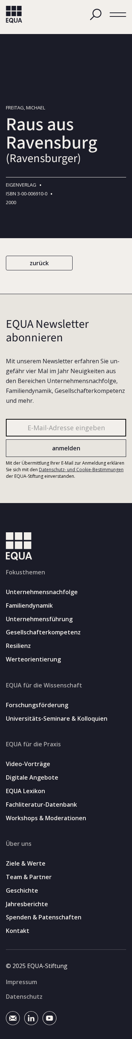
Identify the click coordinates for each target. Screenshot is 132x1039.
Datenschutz (24, 996)
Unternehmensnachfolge (42, 592)
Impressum (21, 982)
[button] (118, 15)
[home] (14, 14)
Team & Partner (29, 877)
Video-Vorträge (28, 764)
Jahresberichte (27, 904)
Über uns (19, 844)
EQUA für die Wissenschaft (44, 685)
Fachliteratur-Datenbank (41, 805)
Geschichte (22, 890)
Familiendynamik (29, 605)
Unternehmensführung (39, 619)
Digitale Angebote (32, 777)
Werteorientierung (33, 659)
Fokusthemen (25, 572)
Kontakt (17, 931)
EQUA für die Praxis (33, 744)
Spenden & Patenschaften (43, 917)
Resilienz (18, 646)
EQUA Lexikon (25, 791)
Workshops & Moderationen (46, 818)
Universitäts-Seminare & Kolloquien (56, 719)
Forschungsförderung (37, 705)
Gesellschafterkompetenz (43, 632)
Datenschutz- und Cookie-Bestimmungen (81, 469)
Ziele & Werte (25, 863)
